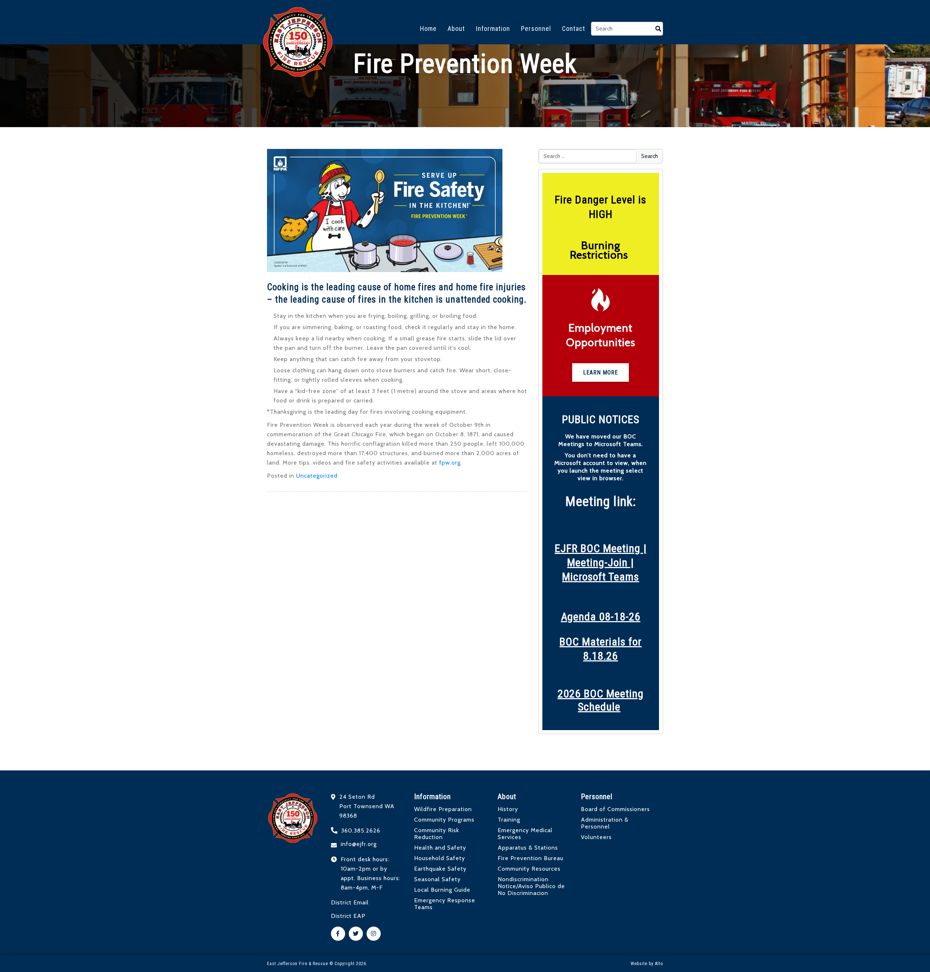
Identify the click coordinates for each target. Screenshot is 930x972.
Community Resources (529, 868)
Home (428, 28)
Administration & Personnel (604, 823)
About (456, 28)
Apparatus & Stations (528, 847)
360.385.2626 (360, 830)
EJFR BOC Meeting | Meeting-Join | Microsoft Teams (601, 562)
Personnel (536, 28)
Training (509, 819)
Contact (573, 28)
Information (493, 28)
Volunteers (596, 837)
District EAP (348, 915)
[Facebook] (338, 934)
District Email (350, 902)
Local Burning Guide (442, 889)
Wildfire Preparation (443, 809)
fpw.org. (450, 462)
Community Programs (444, 819)
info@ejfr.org (359, 844)
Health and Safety (440, 847)
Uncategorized (316, 475)
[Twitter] (356, 934)
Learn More (600, 372)
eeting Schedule (611, 700)
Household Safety (439, 858)
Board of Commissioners (615, 809)
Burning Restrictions (600, 250)
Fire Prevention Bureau (530, 858)
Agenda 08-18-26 (600, 616)
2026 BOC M (586, 693)
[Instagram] (374, 934)
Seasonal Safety (437, 879)
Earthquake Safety (440, 868)
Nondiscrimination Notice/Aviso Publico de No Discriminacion (531, 886)
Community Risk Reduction (436, 834)
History (508, 809)
